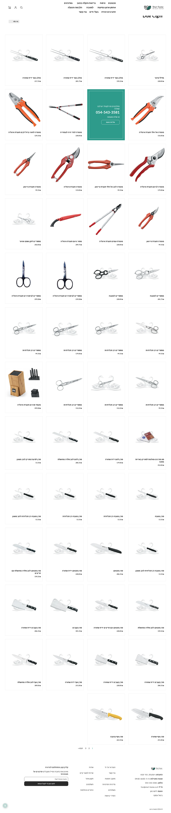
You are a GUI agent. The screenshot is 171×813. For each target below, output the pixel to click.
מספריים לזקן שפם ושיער (30, 241)
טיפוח (102, 3)
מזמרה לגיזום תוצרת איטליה (152, 187)
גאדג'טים (68, 3)
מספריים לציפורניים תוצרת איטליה (67, 296)
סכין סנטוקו (118, 571)
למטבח (89, 7)
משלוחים (111, 790)
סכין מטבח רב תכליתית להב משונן (26, 516)
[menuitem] (112, 3)
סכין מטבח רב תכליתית (113, 516)
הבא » (80, 748)
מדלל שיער (159, 78)
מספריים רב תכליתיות (155, 350)
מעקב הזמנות (110, 778)
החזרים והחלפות (86, 790)
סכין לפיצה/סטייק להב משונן (29, 459)
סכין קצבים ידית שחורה (31, 628)
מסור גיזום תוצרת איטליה (71, 241)
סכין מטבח (159, 516)
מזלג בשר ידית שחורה (114, 78)
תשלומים (89, 784)
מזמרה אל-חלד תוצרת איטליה (151, 132)
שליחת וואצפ (110, 122)
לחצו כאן (153, 791)
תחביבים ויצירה (108, 12)
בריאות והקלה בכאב (86, 3)
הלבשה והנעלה (75, 7)
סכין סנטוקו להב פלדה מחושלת (151, 628)
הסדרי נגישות (110, 796)
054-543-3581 (151, 783)
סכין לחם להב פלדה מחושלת (70, 459)
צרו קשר (83, 12)
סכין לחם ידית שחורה (114, 459)
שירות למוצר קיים (86, 773)
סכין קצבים (77, 628)
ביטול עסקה (158, 795)
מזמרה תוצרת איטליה (73, 187)
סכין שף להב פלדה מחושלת (29, 682)
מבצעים (112, 3)
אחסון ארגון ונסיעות (107, 7)
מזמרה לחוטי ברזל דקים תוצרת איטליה (24, 132)
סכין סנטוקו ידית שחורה (72, 571)
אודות (91, 767)
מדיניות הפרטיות (108, 784)
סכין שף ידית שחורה (73, 682)
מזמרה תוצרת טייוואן (32, 187)
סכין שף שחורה (157, 736)
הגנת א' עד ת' (110, 767)
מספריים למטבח (157, 296)
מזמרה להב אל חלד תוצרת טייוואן (109, 187)
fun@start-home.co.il (149, 787)
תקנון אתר (89, 778)
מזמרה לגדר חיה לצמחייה (71, 132)
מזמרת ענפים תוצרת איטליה (111, 241)
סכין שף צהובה (116, 736)
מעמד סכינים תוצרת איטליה (29, 405)
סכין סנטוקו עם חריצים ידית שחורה (108, 628)
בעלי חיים (94, 12)
